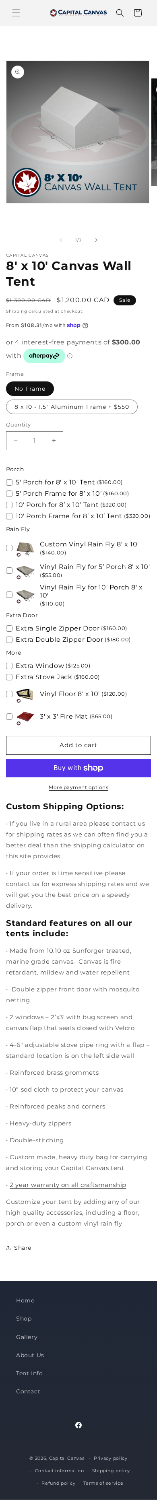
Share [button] (22, 1247)
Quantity (18, 424)
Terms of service (103, 1483)
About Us (30, 1355)
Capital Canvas (67, 1458)
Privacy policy (111, 1458)
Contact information (59, 1470)
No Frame (29, 388)
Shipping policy (111, 1470)
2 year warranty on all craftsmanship (68, 1185)
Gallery (26, 1337)
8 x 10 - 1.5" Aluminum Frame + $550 (71, 406)
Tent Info (29, 1373)
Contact (28, 1391)
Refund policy (58, 1483)
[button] (16, 13)
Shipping (16, 311)
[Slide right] (96, 240)
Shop (23, 1318)
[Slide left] (61, 240)
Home (25, 1300)
